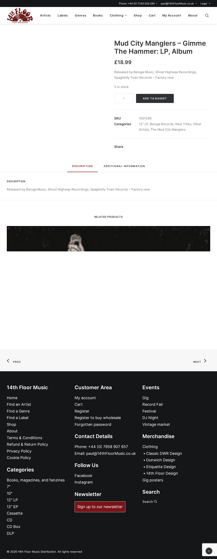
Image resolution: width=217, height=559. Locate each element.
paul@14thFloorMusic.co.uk (177, 3)
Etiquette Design (161, 466)
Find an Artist (19, 404)
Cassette (15, 513)
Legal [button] (203, 3)
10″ (9, 493)
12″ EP (12, 506)
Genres (80, 15)
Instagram (84, 482)
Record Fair (152, 404)
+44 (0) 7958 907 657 (108, 446)
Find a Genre (18, 411)
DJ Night (150, 417)
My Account (171, 15)
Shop (138, 15)
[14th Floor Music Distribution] (20, 15)
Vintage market (156, 424)
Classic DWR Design (164, 453)
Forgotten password (93, 424)
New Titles (183, 124)
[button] (209, 15)
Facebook (83, 475)
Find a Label (17, 417)
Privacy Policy (19, 451)
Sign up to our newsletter (100, 506)
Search (148, 502)
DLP (10, 533)
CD (9, 520)
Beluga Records (162, 124)
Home (12, 398)
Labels (63, 15)
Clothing (117, 15)
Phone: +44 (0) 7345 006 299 (136, 3)
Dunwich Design (160, 460)
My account (85, 398)
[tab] (124, 168)
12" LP (143, 124)
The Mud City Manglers (168, 129)
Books (98, 15)
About (193, 15)
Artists (45, 15)
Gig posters (152, 480)
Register (82, 411)
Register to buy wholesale (98, 417)
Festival (149, 411)
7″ (8, 486)
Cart (152, 15)
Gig (145, 398)
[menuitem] (139, 3)
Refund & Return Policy (27, 444)
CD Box (13, 526)
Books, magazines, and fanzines (36, 480)
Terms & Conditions (24, 438)
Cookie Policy (19, 457)
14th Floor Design (162, 473)
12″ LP (12, 500)
